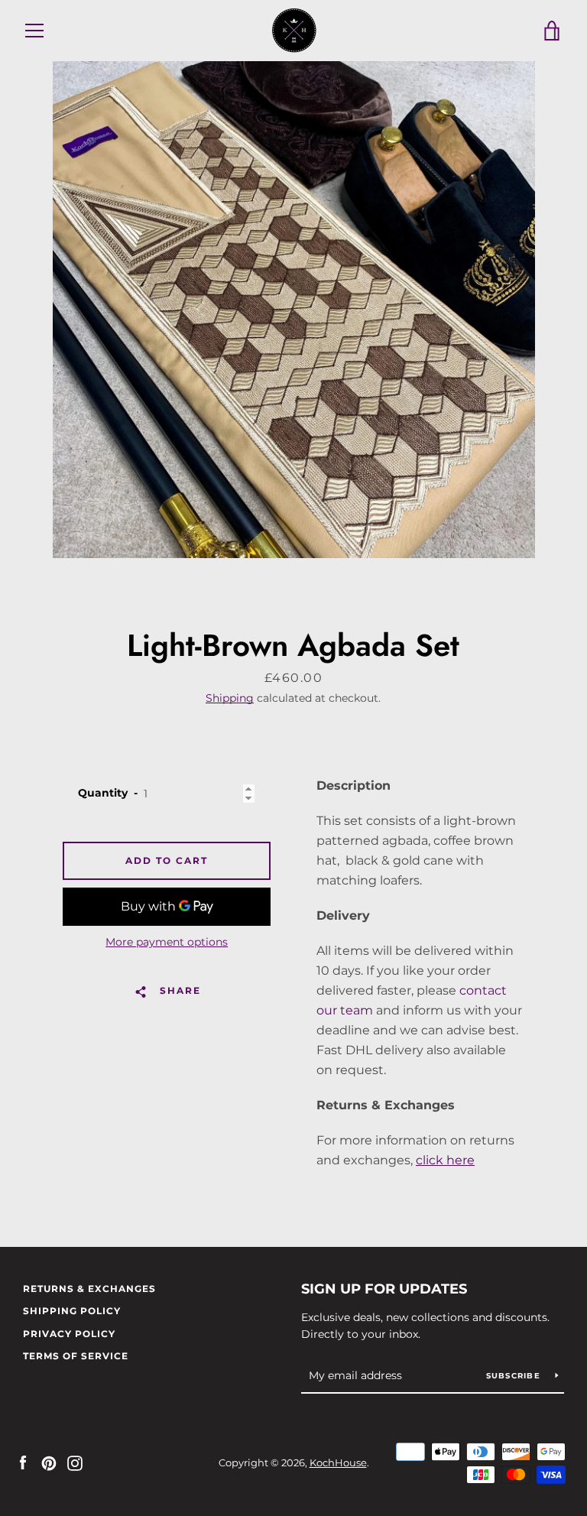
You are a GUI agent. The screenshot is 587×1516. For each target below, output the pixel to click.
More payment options (166, 942)
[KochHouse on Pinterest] (49, 1462)
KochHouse (338, 1463)
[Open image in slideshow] (294, 309)
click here (445, 1160)
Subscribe (515, 1376)
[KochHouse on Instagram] (75, 1462)
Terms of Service (75, 1356)
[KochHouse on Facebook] (23, 1462)
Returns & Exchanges (89, 1288)
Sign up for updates (384, 1289)
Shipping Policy (72, 1310)
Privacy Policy (69, 1333)
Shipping (230, 698)
